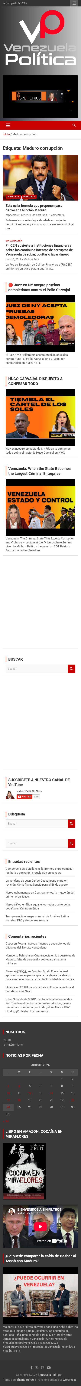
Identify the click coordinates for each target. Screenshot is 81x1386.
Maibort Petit (39, 214)
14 (51, 1093)
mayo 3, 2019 (13, 259)
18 (19, 1100)
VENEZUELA (29, 196)
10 (8, 1093)
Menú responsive (74, 3)
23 (72, 1100)
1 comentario (57, 214)
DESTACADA (13, 196)
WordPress (69, 1379)
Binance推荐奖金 (16, 971)
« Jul (6, 1121)
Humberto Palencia (18, 955)
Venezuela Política (49, 1375)
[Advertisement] (40, 604)
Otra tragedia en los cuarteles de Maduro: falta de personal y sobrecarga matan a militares (40, 959)
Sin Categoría (14, 240)
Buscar (71, 669)
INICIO (7, 1040)
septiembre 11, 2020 (17, 214)
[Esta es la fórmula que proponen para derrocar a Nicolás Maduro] (40, 178)
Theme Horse (25, 1379)
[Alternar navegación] (8, 125)
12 (29, 1093)
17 (8, 1100)
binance (10, 987)
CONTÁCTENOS (13, 1045)
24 (8, 1107)
